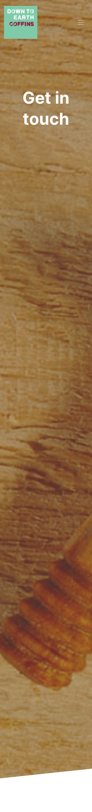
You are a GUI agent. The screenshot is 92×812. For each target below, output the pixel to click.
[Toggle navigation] (81, 22)
